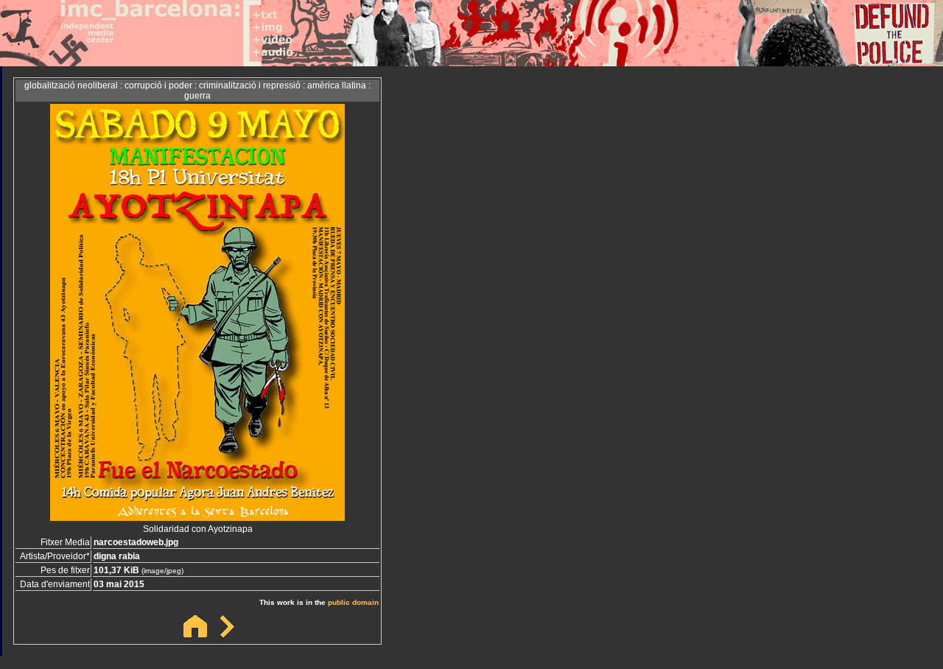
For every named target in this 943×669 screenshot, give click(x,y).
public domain (353, 602)
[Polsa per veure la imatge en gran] (197, 517)
